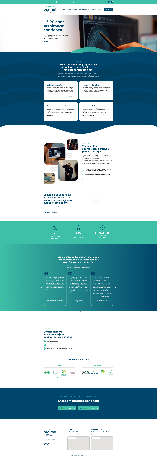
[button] (96, 202)
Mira (86, 455)
